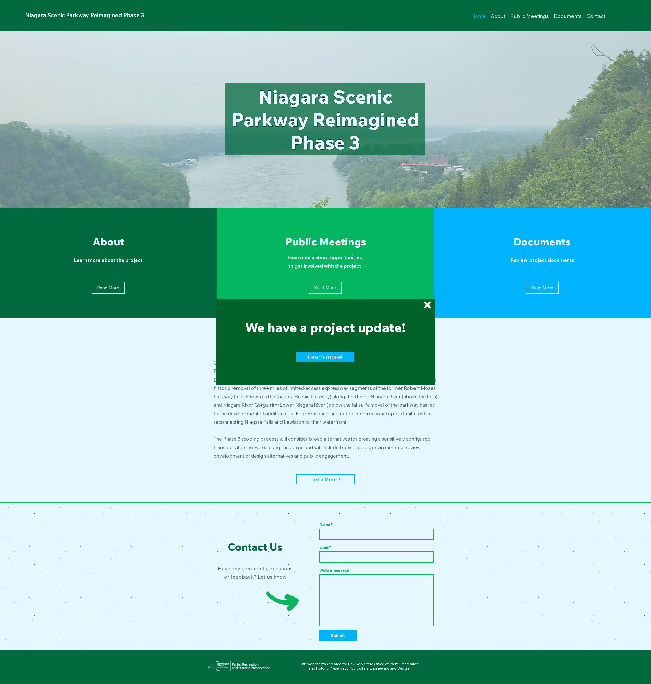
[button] (427, 305)
